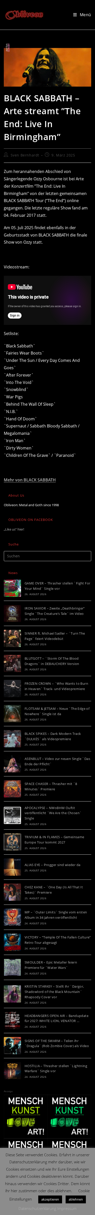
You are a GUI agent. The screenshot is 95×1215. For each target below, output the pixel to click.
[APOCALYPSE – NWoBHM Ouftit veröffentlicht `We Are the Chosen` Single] (12, 815)
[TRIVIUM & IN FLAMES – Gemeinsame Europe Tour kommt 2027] (12, 842)
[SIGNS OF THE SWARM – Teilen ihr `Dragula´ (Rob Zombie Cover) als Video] (12, 1045)
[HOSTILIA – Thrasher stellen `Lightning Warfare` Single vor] (12, 1070)
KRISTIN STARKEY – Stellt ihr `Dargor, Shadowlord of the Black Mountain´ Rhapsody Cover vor (54, 991)
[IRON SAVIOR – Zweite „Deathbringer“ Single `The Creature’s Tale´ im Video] (12, 613)
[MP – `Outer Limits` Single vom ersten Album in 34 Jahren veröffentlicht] (12, 917)
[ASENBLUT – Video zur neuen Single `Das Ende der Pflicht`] (12, 763)
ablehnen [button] (76, 1199)
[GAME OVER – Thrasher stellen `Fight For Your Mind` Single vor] (12, 588)
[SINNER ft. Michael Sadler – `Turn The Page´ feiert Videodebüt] (12, 638)
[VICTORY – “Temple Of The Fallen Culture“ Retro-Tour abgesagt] (12, 942)
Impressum (67, 1208)
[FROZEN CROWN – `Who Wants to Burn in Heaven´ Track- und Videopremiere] (12, 688)
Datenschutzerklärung (37, 1208)
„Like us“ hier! (14, 529)
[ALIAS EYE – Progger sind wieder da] (12, 867)
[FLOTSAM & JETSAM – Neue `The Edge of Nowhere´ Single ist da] (12, 713)
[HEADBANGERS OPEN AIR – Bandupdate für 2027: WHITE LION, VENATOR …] (12, 1020)
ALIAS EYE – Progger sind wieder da (53, 865)
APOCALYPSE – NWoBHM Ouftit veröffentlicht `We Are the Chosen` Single (53, 813)
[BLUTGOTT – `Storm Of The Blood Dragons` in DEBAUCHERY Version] (12, 663)
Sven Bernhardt (25, 155)
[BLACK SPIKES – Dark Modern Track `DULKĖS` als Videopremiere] (12, 738)
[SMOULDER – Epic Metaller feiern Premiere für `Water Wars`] (12, 967)
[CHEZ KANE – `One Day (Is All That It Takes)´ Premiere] (12, 892)
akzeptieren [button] (50, 1199)
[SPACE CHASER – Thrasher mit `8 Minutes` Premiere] (12, 788)
